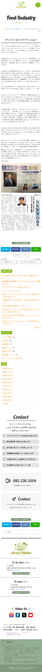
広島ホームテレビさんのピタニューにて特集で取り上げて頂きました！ (21, 322)
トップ (5, 624)
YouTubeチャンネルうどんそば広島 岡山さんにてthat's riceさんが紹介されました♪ (21, 311)
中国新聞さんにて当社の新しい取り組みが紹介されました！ (21, 301)
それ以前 (5, 404)
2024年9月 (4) (7, 386)
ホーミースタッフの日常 (10, 358)
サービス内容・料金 (9, 627)
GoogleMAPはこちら (20, 573)
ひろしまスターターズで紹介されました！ (17, 287)
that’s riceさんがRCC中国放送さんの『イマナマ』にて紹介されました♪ (21, 316)
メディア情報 (7, 337)
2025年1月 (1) (7, 372)
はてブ (26, 249)
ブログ (17, 629)
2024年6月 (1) (7, 393)
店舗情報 (5, 344)
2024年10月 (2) (7, 382)
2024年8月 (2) (7, 389)
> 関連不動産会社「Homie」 (14, 634)
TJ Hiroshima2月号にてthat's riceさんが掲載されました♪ (21, 277)
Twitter (6, 249)
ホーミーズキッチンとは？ (17, 624)
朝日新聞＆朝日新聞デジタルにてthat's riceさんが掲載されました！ (21, 282)
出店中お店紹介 (8, 629)
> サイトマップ (25, 632)
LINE (36, 249)
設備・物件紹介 (31, 627)
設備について (7, 348)
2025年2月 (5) (7, 368)
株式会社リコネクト (27, 668)
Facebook (16, 249)
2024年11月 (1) (7, 379)
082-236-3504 (15, 570)
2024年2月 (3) (7, 400)
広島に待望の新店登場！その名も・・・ (16, 306)
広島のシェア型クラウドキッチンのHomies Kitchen (23, 667)
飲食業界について (8, 355)
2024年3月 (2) (7, 396)
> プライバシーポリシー (12, 632)
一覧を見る (37, 327)
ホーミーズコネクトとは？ (11, 291)
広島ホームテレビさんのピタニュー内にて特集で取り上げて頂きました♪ (21, 295)
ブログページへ (21, 255)
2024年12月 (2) (7, 375)
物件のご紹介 (7, 351)
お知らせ (5, 340)
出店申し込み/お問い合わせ (29, 629)
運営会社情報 (20, 627)
